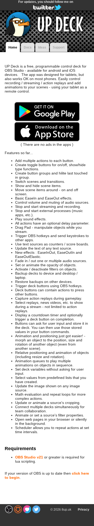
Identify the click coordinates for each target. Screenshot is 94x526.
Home (12, 47)
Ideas (42, 47)
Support (58, 47)
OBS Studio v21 (29, 457)
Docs (28, 47)
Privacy (83, 509)
